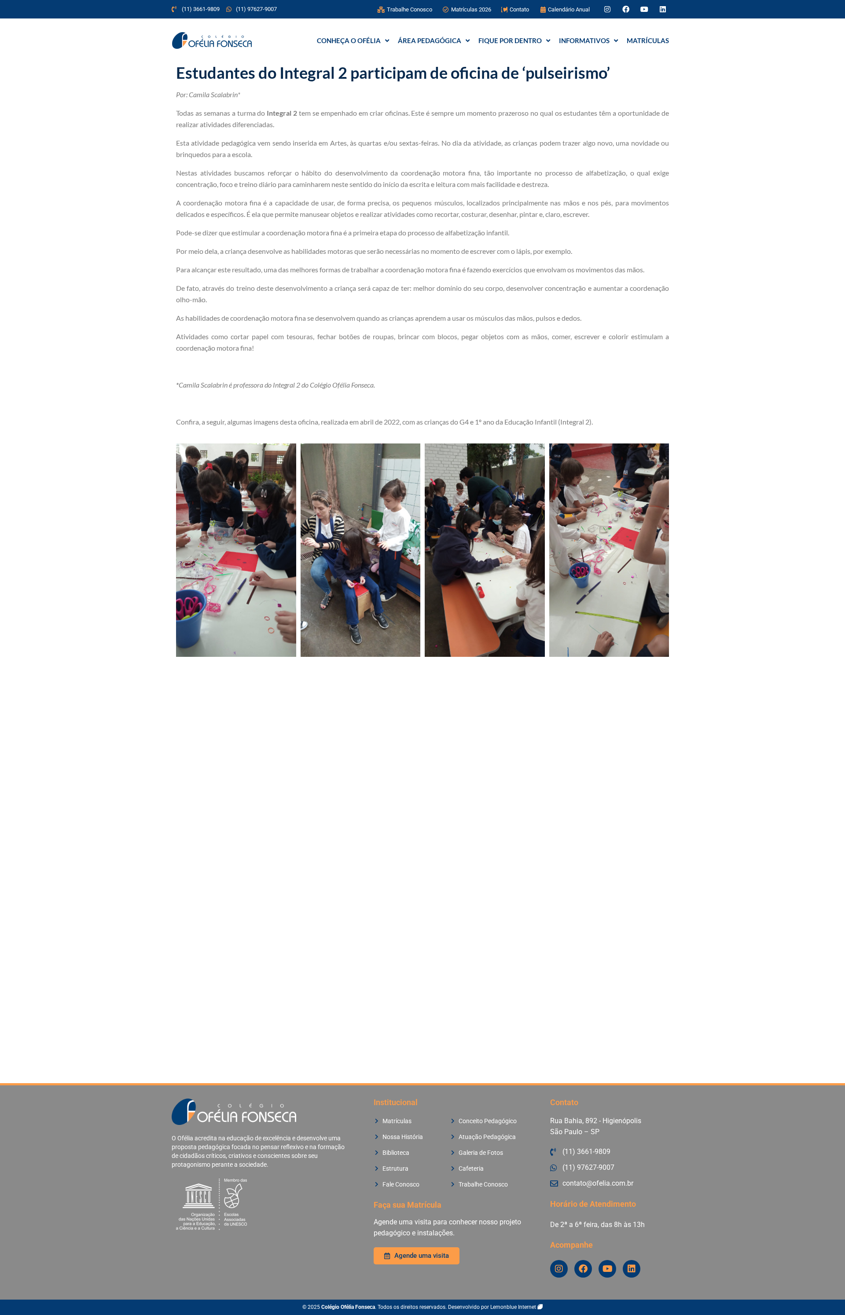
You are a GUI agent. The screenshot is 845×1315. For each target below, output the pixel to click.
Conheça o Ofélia (349, 40)
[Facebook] (626, 9)
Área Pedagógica (429, 40)
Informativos (584, 40)
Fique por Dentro (510, 40)
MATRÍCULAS (648, 40)
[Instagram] (607, 9)
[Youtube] (644, 9)
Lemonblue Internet (513, 1307)
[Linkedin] (663, 9)
